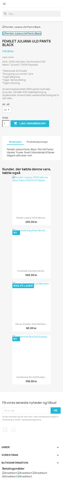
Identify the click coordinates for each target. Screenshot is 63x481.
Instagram (13, 429)
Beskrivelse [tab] (15, 141)
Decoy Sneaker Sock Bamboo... (31, 324)
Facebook (5, 429)
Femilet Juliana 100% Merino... (31, 217)
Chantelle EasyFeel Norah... (31, 270)
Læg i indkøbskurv (30, 123)
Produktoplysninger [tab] (37, 141)
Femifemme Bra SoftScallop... (32, 377)
